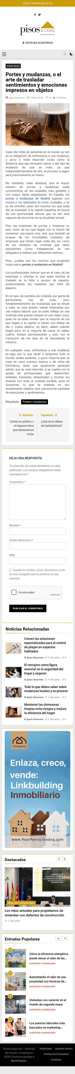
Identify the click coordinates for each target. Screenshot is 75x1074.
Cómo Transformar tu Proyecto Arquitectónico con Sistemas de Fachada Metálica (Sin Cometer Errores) (40, 3)
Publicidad (46, 1048)
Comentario (17, 482)
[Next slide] (64, 859)
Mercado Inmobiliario (21, 903)
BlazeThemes (18, 1060)
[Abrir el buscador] (64, 54)
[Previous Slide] (59, 859)
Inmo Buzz (13, 66)
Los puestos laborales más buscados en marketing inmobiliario (47, 1028)
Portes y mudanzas (34, 401)
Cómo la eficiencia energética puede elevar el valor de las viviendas (48, 958)
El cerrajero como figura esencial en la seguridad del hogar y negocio (43, 669)
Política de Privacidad (56, 1054)
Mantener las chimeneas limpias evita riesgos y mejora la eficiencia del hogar (45, 709)
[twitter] (39, 15)
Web (12, 555)
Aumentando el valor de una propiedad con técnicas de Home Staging (47, 981)
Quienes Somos (64, 1048)
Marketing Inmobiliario (42, 963)
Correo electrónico (21, 540)
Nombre (15, 525)
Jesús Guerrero (17, 97)
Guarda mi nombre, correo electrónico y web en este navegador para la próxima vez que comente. (37, 574)
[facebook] (35, 15)
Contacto (56, 1059)
